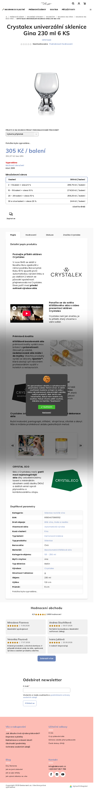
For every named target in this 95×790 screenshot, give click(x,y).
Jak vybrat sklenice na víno (16, 776)
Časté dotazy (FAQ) (57, 743)
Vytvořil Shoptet (80, 786)
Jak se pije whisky (13, 773)
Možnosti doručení (15, 165)
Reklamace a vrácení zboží (19, 740)
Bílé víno (48, 522)
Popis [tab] (13, 235)
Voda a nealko (61, 522)
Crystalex (46, 40)
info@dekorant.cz (57, 766)
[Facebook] (51, 774)
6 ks (46, 531)
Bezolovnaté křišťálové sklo (58, 550)
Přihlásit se (30, 703)
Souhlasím (47, 407)
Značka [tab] (71, 235)
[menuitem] (13, 9)
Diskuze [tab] (50, 235)
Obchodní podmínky (16, 743)
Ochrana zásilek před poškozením (62, 740)
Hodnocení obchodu (46, 608)
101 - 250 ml (50, 554)
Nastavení (46, 412)
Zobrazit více (46, 658)
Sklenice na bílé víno (54, 513)
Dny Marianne (11, 766)
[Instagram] (57, 774)
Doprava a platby (14, 736)
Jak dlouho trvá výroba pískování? (23, 733)
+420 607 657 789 (57, 769)
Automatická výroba (54, 526)
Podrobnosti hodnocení (61, 44)
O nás (51, 733)
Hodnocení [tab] (31, 235)
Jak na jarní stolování (14, 769)
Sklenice (48, 540)
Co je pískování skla (56, 736)
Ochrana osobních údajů (18, 746)
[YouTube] (62, 774)
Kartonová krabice (53, 536)
